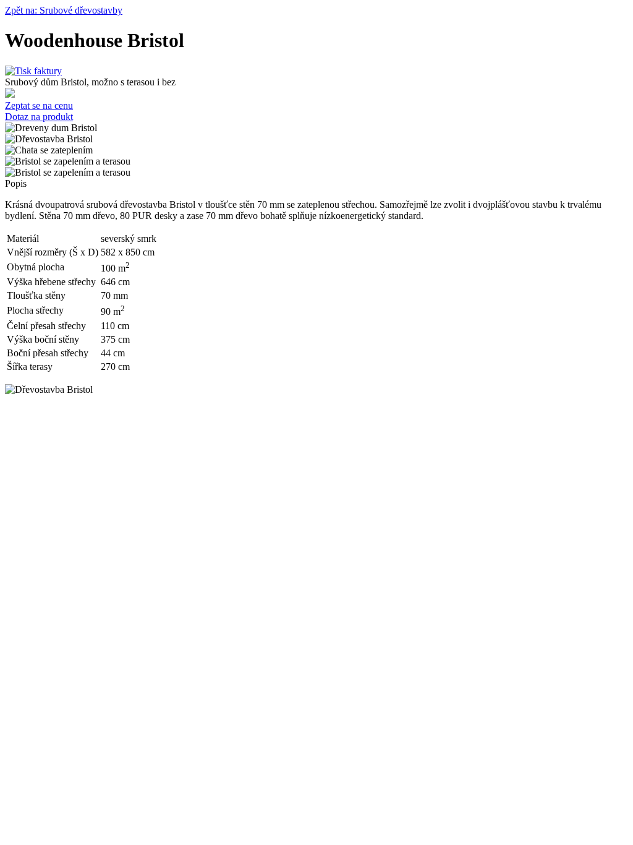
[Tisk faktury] (33, 71)
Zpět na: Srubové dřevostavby (63, 10)
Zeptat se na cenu (39, 105)
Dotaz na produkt (39, 116)
